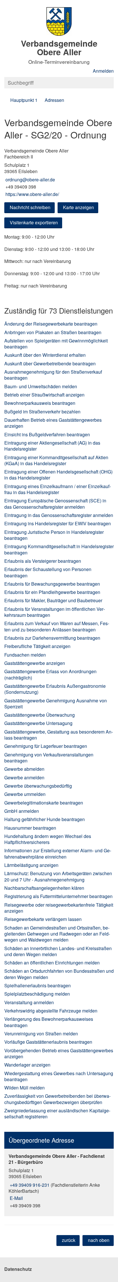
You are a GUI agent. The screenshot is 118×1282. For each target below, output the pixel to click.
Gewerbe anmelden (24, 777)
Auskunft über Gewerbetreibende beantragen (50, 363)
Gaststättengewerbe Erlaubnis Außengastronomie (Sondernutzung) (55, 689)
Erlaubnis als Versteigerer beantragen (42, 561)
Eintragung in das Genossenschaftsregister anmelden (58, 515)
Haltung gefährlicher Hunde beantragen (44, 819)
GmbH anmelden (21, 811)
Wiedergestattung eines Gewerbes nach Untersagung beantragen (58, 1076)
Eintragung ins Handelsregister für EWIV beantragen (57, 523)
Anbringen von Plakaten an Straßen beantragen (52, 332)
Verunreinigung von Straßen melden (41, 1033)
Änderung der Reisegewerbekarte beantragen (50, 323)
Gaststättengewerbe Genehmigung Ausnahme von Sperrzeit (55, 703)
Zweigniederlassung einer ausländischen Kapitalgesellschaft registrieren (57, 1113)
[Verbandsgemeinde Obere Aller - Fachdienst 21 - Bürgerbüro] (59, 1181)
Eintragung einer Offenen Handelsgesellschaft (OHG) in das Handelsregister (58, 474)
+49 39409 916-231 (29, 1185)
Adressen (54, 100)
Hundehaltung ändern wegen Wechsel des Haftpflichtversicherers (47, 839)
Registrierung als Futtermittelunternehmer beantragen (58, 896)
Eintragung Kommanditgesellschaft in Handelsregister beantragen (59, 549)
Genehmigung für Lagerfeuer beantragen (45, 746)
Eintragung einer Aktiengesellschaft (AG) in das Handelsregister (52, 445)
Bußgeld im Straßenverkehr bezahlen (42, 411)
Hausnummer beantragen (30, 828)
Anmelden (103, 71)
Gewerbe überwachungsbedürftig (38, 785)
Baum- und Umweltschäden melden (40, 386)
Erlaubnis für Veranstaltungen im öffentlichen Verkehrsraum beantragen (54, 612)
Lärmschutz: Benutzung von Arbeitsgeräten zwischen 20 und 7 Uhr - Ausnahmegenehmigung (58, 876)
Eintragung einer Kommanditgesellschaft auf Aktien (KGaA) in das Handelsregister (56, 460)
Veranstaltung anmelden (29, 1002)
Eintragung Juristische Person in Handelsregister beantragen (54, 535)
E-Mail (16, 1198)
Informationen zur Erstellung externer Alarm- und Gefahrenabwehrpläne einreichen (57, 853)
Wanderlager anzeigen (27, 1064)
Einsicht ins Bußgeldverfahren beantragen (47, 434)
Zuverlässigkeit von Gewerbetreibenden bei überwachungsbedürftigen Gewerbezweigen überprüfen (57, 1099)
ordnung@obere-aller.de (29, 179)
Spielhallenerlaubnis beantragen (37, 985)
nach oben (98, 1240)
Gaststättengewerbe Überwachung (39, 715)
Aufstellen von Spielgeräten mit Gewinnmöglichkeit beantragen (56, 343)
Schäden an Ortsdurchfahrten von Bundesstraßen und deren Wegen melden (59, 974)
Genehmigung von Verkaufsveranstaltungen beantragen (48, 757)
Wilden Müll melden (24, 1087)
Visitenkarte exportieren (34, 222)
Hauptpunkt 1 (24, 100)
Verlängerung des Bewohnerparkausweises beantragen (48, 1022)
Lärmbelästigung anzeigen (31, 865)
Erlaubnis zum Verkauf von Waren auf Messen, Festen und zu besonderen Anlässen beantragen (56, 626)
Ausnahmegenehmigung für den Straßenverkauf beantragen (53, 374)
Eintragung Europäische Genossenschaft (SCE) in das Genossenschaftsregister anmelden (55, 503)
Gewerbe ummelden (25, 794)
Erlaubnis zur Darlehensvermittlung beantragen (52, 638)
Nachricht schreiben (30, 207)
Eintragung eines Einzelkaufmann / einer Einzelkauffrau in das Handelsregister (57, 489)
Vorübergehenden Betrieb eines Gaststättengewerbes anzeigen (58, 1053)
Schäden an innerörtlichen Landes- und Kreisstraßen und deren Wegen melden (58, 951)
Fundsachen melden (25, 654)
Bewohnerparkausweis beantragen (39, 403)
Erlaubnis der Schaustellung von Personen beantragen (47, 572)
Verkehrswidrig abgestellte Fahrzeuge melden (50, 1010)
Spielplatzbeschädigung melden (37, 993)
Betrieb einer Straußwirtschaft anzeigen (44, 394)
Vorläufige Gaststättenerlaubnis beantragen (48, 1042)
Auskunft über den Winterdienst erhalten (45, 355)
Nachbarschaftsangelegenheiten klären (44, 888)
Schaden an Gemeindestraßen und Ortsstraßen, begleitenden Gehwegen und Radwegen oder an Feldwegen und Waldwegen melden (57, 933)
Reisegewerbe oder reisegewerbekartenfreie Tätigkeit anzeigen (58, 907)
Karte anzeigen (78, 207)
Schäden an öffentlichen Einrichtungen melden (52, 962)
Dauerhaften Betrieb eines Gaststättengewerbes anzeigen (53, 423)
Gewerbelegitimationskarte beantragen (43, 802)
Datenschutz (18, 1269)
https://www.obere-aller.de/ (31, 194)
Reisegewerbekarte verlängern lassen (43, 919)
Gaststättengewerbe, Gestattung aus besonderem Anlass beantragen (58, 734)
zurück (68, 1240)
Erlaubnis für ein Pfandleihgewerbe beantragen (52, 592)
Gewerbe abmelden (24, 769)
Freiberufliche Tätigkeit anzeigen (37, 646)
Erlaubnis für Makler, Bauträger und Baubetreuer (53, 600)
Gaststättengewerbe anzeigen (34, 663)
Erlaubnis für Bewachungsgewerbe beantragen (52, 583)
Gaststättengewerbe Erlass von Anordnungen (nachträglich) (50, 674)
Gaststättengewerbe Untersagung (38, 723)
